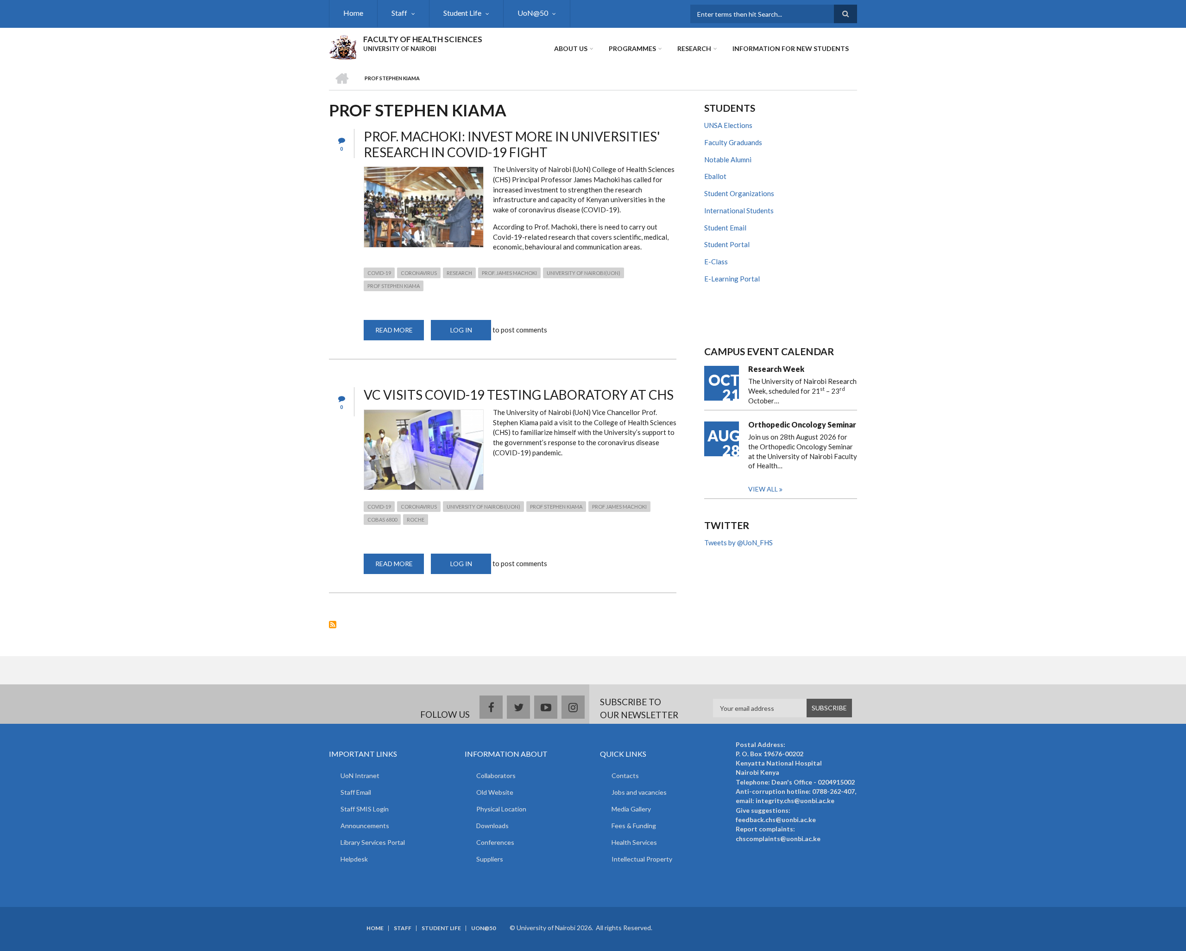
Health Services (634, 842)
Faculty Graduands (733, 142)
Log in (461, 330)
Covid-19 (379, 273)
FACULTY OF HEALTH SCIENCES (422, 39)
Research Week (776, 368)
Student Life (462, 12)
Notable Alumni (727, 159)
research (459, 273)
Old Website (494, 792)
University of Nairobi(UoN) (583, 273)
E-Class (716, 261)
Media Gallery (631, 809)
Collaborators (496, 775)
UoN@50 (532, 12)
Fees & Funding (634, 826)
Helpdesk (354, 859)
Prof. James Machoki (509, 273)
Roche (415, 520)
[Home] (342, 46)
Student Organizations (739, 193)
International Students (739, 210)
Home (353, 12)
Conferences (495, 842)
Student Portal (727, 244)
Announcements (365, 826)
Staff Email (356, 792)
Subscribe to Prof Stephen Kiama (332, 624)
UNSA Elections (728, 125)
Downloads (492, 826)
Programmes (632, 48)
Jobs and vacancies (639, 792)
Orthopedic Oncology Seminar (802, 424)
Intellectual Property (642, 859)
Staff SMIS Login (365, 809)
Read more (399, 333)
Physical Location (501, 809)
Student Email (725, 227)
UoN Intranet (360, 775)
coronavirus (419, 273)
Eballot (715, 176)
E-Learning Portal (732, 278)
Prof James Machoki (619, 507)
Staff (399, 12)
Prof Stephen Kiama (393, 286)
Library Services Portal (373, 842)
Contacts (625, 775)
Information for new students (790, 48)
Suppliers (489, 859)
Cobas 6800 (382, 520)
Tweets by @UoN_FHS (738, 542)
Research (694, 48)
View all (763, 489)
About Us (570, 48)
